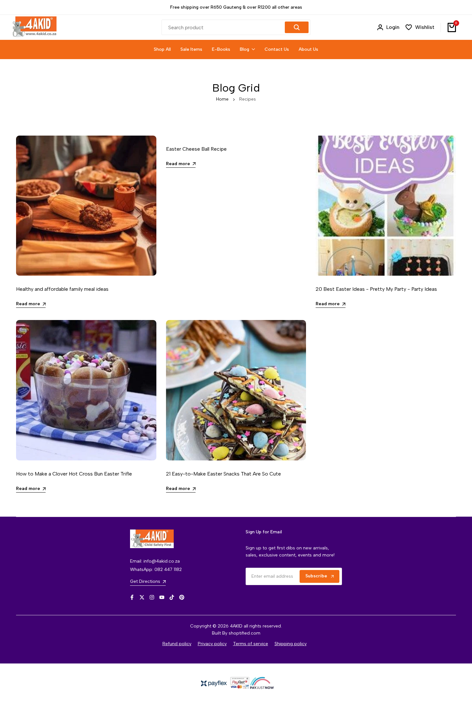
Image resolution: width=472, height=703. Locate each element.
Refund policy (176, 643)
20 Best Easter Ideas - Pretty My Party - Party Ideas (376, 289)
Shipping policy (291, 643)
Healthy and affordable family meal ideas (62, 289)
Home (222, 99)
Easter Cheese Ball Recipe (196, 149)
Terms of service (250, 643)
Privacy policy (212, 643)
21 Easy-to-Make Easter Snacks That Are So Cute (223, 474)
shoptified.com (244, 633)
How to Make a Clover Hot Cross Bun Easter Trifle (74, 474)
